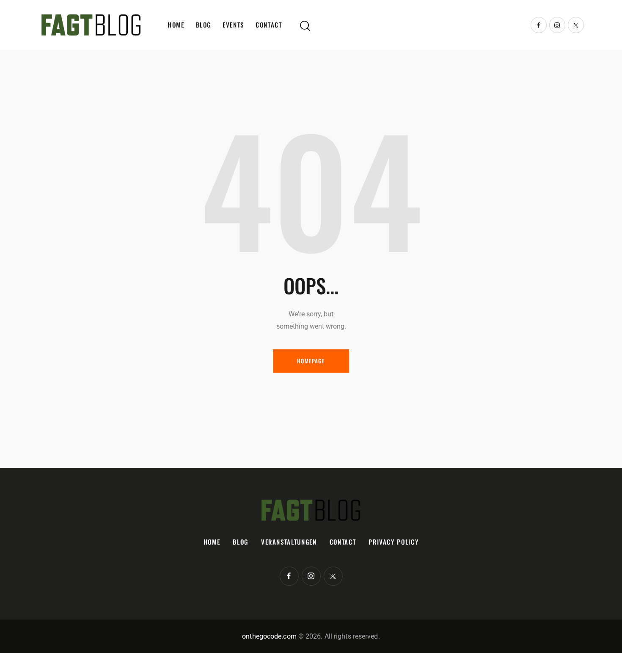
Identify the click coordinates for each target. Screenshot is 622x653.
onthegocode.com (269, 636)
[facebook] (539, 25)
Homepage (311, 361)
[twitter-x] (576, 25)
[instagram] (557, 25)
